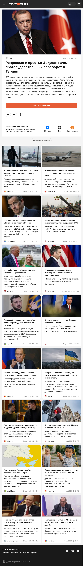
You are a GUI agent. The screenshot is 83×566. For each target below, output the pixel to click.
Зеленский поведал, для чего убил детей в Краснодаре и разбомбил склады (19, 322)
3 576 (36, 241)
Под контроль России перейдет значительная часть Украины (18, 471)
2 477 (77, 441)
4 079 (77, 191)
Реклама (6, 552)
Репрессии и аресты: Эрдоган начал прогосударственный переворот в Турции (37, 67)
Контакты (14, 552)
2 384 (77, 541)
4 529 (36, 191)
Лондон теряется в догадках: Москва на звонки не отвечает (61, 426)
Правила (34, 552)
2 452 (77, 491)
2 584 (36, 441)
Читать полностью (41, 105)
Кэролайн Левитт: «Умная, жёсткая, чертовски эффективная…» (20, 271)
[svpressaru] (46, 241)
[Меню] (4, 4)
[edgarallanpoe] (7, 58)
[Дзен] (78, 551)
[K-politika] (5, 241)
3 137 (36, 291)
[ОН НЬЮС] (46, 191)
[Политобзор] (18, 4)
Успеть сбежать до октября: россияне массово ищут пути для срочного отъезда (21, 173)
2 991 (36, 344)
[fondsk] (5, 291)
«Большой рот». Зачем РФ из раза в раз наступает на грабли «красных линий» (61, 522)
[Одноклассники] (67, 551)
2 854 (36, 396)
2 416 (36, 541)
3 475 (77, 241)
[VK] (72, 551)
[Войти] (79, 4)
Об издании (24, 552)
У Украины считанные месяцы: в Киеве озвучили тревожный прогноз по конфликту (61, 375)
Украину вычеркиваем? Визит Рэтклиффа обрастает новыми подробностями (58, 272)
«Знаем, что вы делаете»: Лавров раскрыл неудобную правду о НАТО (20, 374)
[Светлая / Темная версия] (72, 4)
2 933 (77, 344)
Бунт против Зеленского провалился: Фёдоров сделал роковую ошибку (21, 426)
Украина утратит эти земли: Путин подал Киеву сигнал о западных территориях (19, 522)
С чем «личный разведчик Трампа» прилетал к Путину (60, 321)
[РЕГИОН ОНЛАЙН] (5, 191)
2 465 (36, 491)
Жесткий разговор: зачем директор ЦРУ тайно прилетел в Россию (19, 221)
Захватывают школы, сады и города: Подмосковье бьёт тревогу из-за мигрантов (61, 472)
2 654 (77, 396)
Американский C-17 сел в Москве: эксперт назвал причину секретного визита (61, 173)
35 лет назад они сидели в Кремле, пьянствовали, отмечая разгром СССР (62, 221)
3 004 (77, 291)
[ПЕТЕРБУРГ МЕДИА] (5, 541)
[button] (8, 114)
